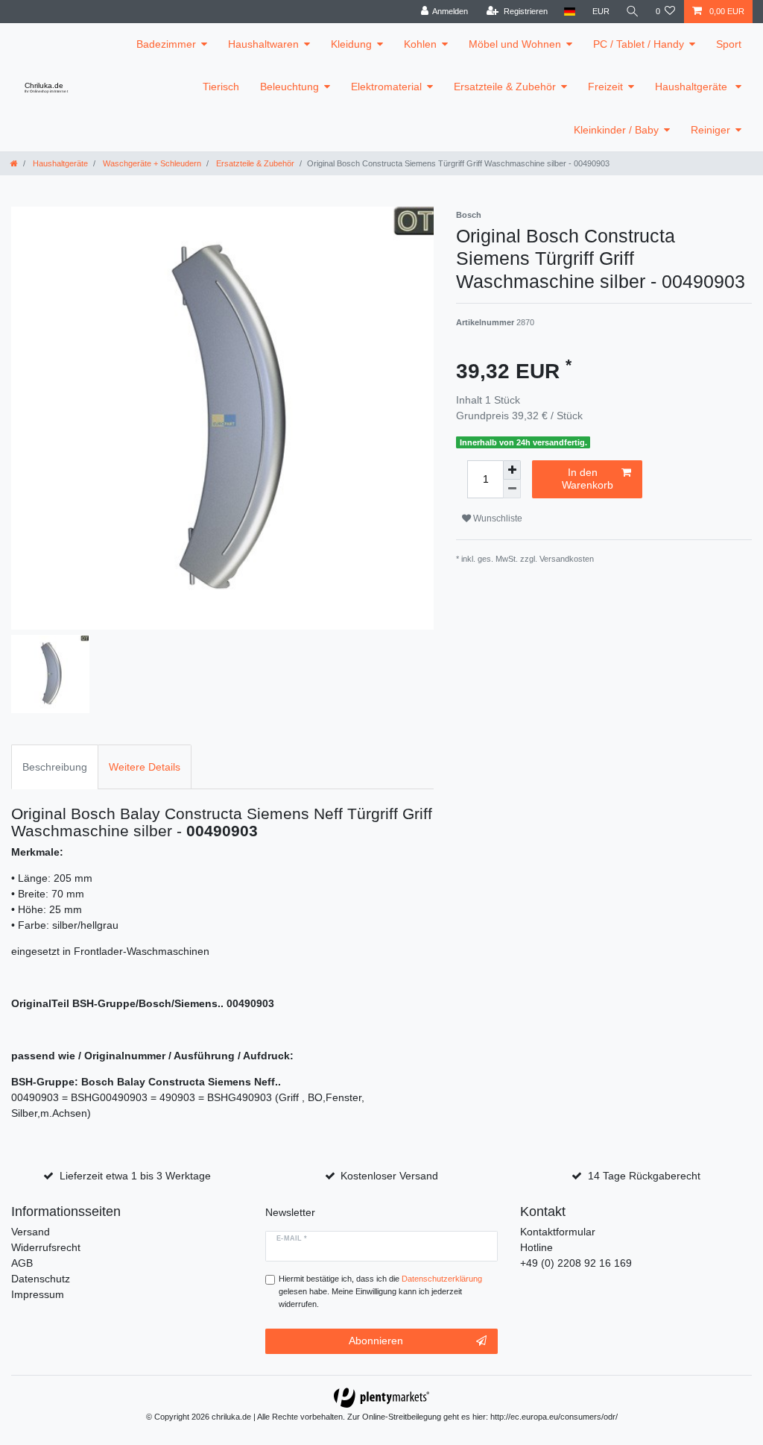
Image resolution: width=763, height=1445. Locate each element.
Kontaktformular (557, 1232)
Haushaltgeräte (692, 87)
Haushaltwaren (263, 44)
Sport (728, 44)
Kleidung (351, 44)
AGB (22, 1263)
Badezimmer (166, 44)
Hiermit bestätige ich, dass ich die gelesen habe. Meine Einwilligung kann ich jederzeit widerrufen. (380, 1291)
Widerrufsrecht (45, 1247)
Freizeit (605, 87)
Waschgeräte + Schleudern (151, 163)
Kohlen (420, 44)
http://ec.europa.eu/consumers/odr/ (554, 1416)
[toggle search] (633, 11)
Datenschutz (40, 1279)
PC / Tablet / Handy (638, 44)
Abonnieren (376, 1341)
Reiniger (710, 130)
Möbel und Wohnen (515, 44)
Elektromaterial (386, 87)
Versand (30, 1232)
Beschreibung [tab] (54, 767)
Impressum (37, 1294)
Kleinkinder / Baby (616, 130)
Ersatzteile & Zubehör (505, 87)
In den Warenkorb (587, 479)
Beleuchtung (289, 87)
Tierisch (221, 87)
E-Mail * (291, 1238)
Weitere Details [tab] (144, 767)
